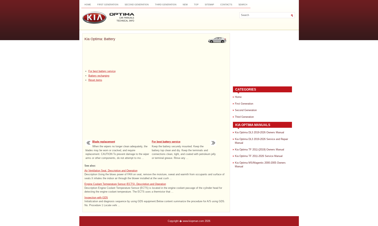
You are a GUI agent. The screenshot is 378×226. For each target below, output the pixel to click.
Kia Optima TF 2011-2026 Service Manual (259, 156)
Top (196, 4)
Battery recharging (98, 75)
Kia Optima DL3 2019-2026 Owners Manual (259, 132)
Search (242, 4)
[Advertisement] (156, 56)
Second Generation (137, 4)
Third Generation (165, 4)
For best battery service (102, 71)
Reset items (95, 80)
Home (87, 4)
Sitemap (209, 4)
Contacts (226, 4)
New (185, 4)
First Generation (107, 4)
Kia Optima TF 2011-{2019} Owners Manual (259, 149)
